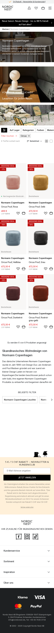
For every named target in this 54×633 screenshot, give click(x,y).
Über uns (8, 582)
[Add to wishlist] (18, 213)
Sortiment (9, 561)
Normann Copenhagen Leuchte (20, 399)
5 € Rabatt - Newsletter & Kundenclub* (29, 2)
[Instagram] (27, 536)
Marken (5, 29)
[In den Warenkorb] (23, 213)
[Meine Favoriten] (36, 8)
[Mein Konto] (29, 8)
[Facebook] (19, 536)
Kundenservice (12, 550)
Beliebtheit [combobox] (34, 141)
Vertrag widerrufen (27, 507)
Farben (40, 130)
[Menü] (50, 8)
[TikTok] (35, 536)
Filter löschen (7, 136)
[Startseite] (7, 8)
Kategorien (28, 130)
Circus (24, 136)
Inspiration (9, 572)
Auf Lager (15, 130)
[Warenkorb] (43, 8)
